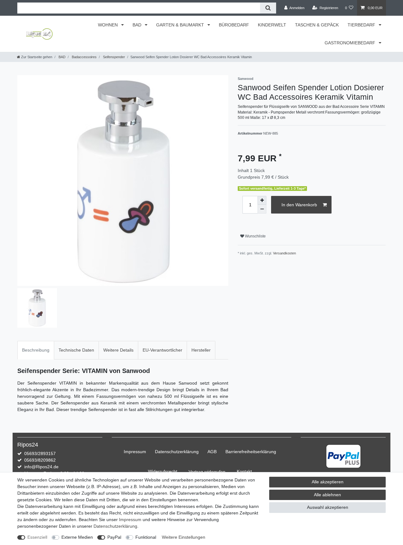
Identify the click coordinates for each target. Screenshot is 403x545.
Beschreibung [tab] (35, 350)
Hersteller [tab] (201, 350)
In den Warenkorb (299, 204)
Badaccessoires (84, 57)
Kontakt (244, 471)
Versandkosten (284, 253)
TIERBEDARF (362, 24)
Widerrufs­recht (162, 471)
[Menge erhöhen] (262, 200)
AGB (212, 451)
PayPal (114, 537)
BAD (138, 24)
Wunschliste (255, 236)
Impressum (135, 451)
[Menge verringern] (262, 209)
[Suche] (268, 8)
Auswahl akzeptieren (327, 507)
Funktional (145, 537)
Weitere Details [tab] (118, 350)
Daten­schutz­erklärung (177, 451)
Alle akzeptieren (327, 481)
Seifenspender (113, 57)
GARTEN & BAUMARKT (180, 24)
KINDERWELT (272, 24)
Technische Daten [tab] (76, 350)
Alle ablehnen (327, 494)
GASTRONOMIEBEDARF (351, 42)
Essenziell (37, 537)
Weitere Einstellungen (183, 537)
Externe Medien (77, 537)
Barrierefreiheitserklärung (250, 451)
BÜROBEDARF (234, 24)
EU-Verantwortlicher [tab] (162, 350)
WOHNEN (108, 24)
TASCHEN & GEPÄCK (317, 24)
